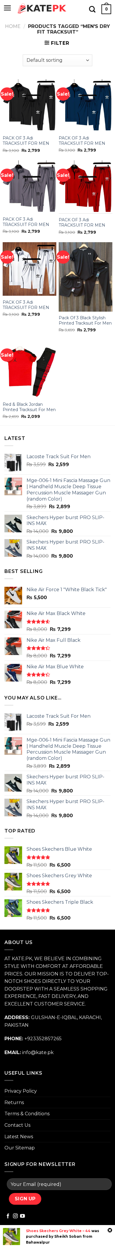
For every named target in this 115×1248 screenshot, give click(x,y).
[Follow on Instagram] (15, 1216)
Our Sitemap (19, 1148)
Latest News (18, 1136)
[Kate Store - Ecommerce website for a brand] (42, 8)
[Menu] (7, 8)
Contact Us (17, 1125)
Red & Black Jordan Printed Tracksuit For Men (29, 407)
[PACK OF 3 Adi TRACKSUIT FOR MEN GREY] (29, 186)
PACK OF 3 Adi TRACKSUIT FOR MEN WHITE (26, 307)
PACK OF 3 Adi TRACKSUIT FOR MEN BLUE (82, 143)
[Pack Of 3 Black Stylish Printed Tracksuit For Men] (85, 276)
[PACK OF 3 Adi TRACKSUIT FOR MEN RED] (85, 186)
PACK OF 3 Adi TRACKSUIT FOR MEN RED (82, 225)
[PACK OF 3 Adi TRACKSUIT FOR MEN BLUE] (85, 105)
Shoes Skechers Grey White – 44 (58, 1231)
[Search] (92, 9)
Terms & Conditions (27, 1113)
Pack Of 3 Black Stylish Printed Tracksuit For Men (85, 320)
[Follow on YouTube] (22, 1216)
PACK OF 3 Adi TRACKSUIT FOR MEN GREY (26, 224)
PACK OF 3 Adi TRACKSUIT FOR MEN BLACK (26, 143)
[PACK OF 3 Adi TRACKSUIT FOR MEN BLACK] (29, 105)
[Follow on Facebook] (8, 1216)
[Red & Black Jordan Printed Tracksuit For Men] (29, 369)
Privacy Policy (20, 1091)
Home (13, 26)
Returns (14, 1102)
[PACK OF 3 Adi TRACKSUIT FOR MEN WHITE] (29, 269)
